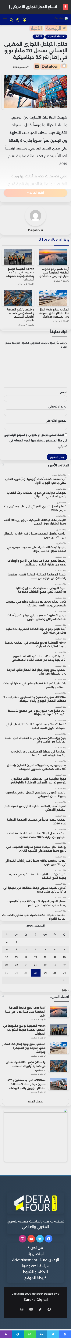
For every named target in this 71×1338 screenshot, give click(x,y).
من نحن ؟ (35, 1248)
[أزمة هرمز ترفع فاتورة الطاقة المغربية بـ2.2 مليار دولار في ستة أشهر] (53, 257)
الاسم (63, 392)
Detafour (50, 66)
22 (16, 964)
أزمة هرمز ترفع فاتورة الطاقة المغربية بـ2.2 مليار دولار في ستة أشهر (54, 272)
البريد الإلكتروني (57, 406)
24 (64, 972)
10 (64, 957)
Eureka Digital (35, 1300)
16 (6, 957)
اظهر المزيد (36, 192)
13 (35, 957)
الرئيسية (54, 28)
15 (16, 957)
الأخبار (36, 28)
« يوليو (65, 989)
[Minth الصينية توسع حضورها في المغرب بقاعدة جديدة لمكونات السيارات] (18, 257)
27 (35, 972)
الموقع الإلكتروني (56, 420)
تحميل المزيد (35, 1101)
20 (35, 964)
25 (54, 972)
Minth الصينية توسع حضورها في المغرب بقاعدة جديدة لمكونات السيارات (20, 274)
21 (26, 964)
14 (26, 957)
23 (6, 964)
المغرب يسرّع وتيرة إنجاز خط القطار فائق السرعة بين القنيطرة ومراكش (54, 313)
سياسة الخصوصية (35, 1266)
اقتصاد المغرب (56, 36)
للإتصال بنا (36, 1254)
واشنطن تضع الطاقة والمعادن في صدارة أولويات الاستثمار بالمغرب (20, 315)
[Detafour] (61, 19)
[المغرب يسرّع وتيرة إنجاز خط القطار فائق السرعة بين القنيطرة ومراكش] (53, 298)
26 (45, 972)
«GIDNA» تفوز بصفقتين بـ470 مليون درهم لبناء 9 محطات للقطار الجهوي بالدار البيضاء (26, 1084)
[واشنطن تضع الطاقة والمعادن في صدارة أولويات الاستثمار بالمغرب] (18, 298)
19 (45, 964)
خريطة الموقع (35, 1278)
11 (55, 957)
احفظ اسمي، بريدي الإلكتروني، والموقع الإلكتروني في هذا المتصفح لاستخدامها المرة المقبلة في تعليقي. (35, 440)
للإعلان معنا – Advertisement (35, 1260)
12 (45, 957)
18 (55, 964)
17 (64, 964)
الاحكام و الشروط (35, 1272)
